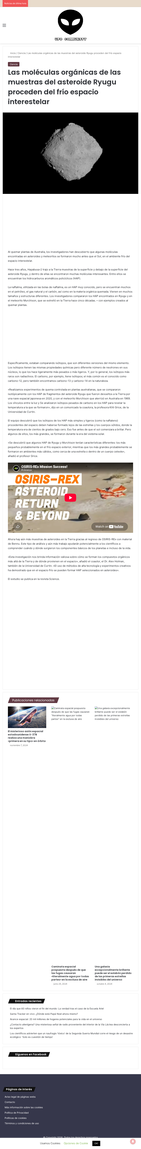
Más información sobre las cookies (24, 1107)
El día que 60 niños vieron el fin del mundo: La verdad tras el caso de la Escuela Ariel (57, 1008)
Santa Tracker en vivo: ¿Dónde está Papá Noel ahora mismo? (44, 1014)
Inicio (13, 53)
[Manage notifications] (133, 1141)
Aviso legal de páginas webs (20, 1096)
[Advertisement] (70, 224)
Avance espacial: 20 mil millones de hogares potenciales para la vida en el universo (56, 1019)
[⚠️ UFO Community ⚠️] (70, 25)
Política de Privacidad (17, 1112)
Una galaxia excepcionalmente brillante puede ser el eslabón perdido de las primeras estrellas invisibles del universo (113, 973)
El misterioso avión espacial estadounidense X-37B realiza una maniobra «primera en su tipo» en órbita (27, 736)
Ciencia (21, 53)
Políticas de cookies (15, 1118)
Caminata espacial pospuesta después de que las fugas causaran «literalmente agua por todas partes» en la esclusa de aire (70, 973)
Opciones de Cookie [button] (76, 1143)
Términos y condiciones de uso (22, 1123)
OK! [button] (96, 1143)
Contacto (10, 1102)
